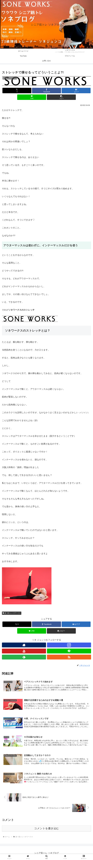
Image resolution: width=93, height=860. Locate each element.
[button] (61, 97)
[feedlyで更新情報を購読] (24, 657)
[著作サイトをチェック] (24, 645)
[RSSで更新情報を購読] (69, 657)
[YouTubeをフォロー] (24, 651)
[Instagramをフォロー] (69, 645)
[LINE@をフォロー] (69, 651)
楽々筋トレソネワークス (13, 613)
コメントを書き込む (46, 828)
